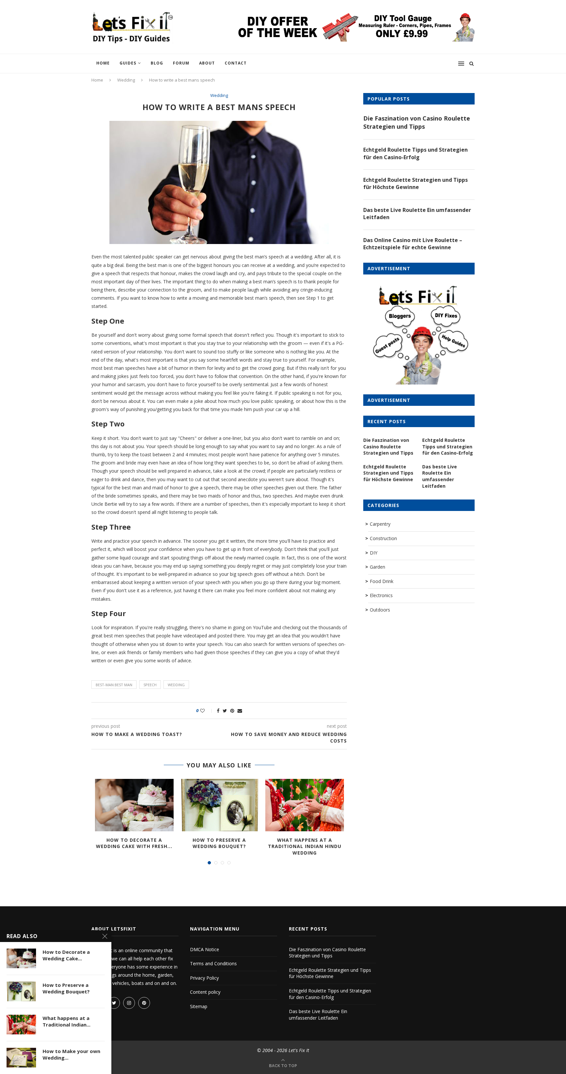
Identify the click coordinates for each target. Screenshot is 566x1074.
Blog (157, 63)
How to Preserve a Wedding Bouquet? (219, 843)
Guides (128, 63)
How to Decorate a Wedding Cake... (66, 955)
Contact (236, 63)
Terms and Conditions (213, 963)
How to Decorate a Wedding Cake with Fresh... (134, 843)
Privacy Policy (204, 978)
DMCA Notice (204, 949)
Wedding (126, 80)
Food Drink (381, 581)
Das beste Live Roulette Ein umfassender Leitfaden (417, 213)
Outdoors (380, 610)
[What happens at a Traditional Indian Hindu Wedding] (304, 805)
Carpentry (380, 524)
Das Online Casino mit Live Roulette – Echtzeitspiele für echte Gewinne (412, 243)
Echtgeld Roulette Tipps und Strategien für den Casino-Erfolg (415, 153)
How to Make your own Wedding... (71, 1054)
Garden (377, 567)
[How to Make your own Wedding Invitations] (21, 1057)
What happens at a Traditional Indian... (66, 1021)
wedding (176, 684)
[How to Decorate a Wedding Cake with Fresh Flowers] (134, 805)
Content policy (205, 992)
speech (150, 684)
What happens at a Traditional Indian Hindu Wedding (304, 846)
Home (103, 63)
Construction (383, 538)
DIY (373, 553)
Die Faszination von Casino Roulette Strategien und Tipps (416, 122)
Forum (181, 63)
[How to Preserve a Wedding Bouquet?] (219, 805)
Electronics (381, 595)
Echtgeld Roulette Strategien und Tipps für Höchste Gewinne (415, 183)
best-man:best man (114, 684)
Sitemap (198, 1006)
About (207, 63)
